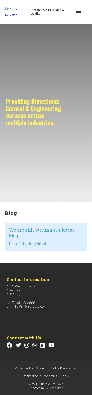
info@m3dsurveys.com (30, 306)
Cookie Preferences (63, 368)
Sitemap (41, 368)
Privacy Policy (24, 368)
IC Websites (54, 388)
